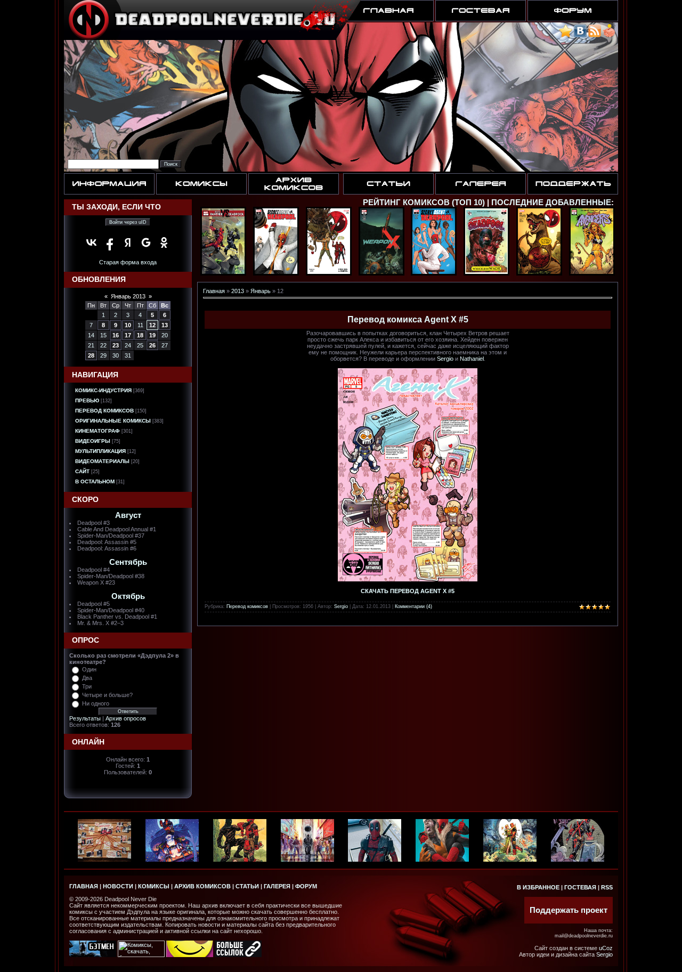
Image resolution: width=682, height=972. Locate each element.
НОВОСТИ (118, 886)
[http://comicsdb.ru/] (189, 955)
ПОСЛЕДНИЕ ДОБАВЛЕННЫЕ (551, 202)
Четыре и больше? (107, 695)
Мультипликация (100, 451)
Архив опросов (125, 718)
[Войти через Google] (146, 242)
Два (87, 678)
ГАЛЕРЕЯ (277, 886)
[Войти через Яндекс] (128, 242)
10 (128, 325)
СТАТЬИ (247, 886)
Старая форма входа (128, 262)
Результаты (85, 718)
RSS (607, 887)
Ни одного (95, 703)
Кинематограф (97, 431)
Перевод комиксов (104, 411)
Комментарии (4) (413, 606)
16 (115, 335)
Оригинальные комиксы (113, 421)
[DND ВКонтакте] (580, 35)
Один (89, 669)
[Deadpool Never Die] (565, 35)
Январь (260, 291)
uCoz (606, 948)
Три (87, 686)
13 (164, 325)
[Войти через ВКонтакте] (92, 242)
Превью (87, 400)
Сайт (82, 471)
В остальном (95, 481)
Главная (214, 291)
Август (128, 515)
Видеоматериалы (102, 461)
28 (91, 355)
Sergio (445, 358)
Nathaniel (472, 358)
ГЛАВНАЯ (83, 886)
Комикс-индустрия (103, 390)
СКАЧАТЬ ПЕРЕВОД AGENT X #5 (407, 591)
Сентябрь (128, 562)
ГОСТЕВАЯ (580, 887)
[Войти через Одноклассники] (164, 242)
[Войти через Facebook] (110, 242)
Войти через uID (128, 222)
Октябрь (128, 596)
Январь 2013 (128, 296)
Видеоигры (92, 441)
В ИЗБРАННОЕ (538, 887)
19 (152, 335)
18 (140, 335)
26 (152, 345)
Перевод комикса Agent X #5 (407, 319)
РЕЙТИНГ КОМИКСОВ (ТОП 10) (424, 202)
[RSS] (594, 35)
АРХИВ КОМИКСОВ (202, 886)
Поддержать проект (568, 910)
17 (128, 335)
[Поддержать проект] (609, 35)
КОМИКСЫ (153, 886)
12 (152, 325)
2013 (237, 291)
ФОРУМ (306, 886)
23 (115, 345)
